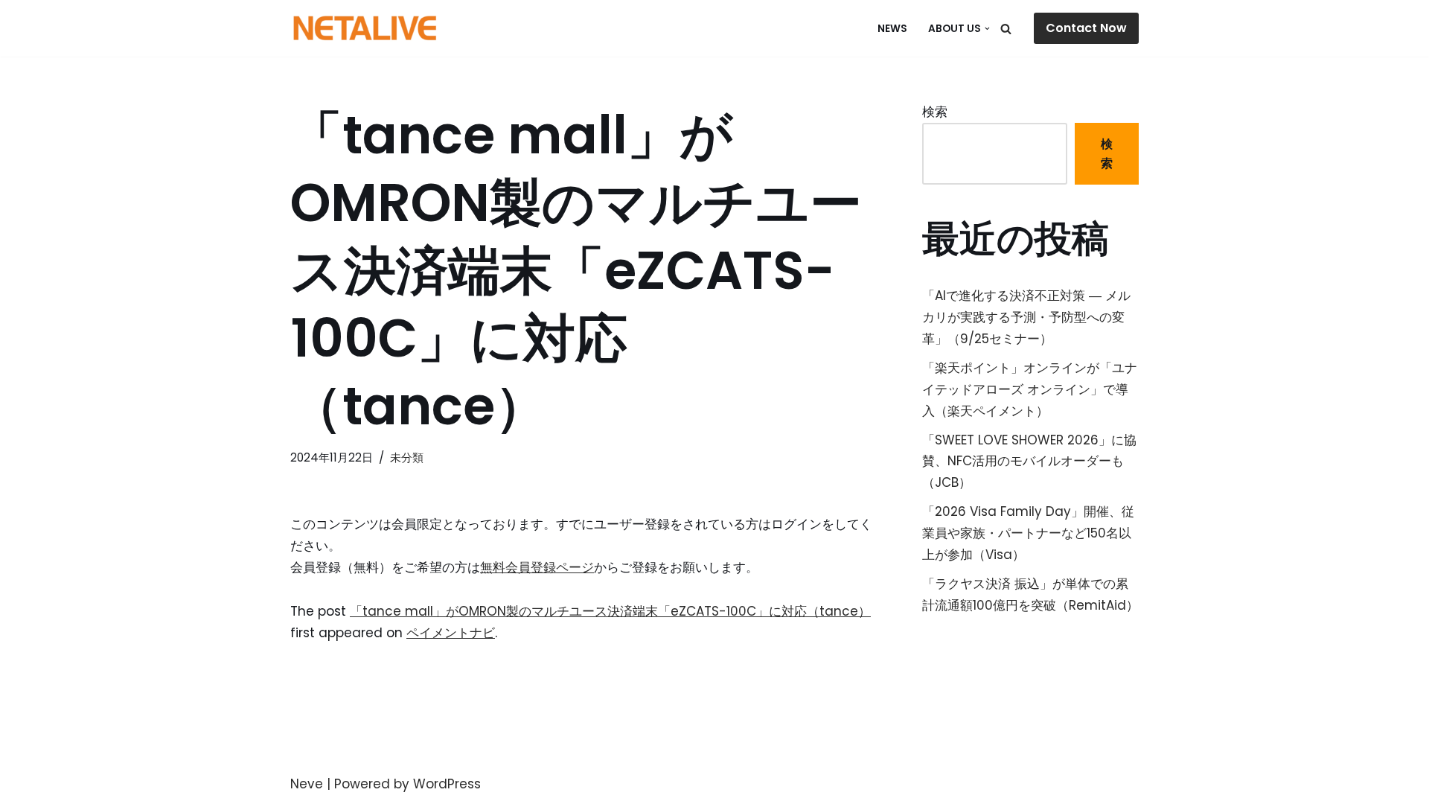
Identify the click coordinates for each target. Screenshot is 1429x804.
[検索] (1005, 28)
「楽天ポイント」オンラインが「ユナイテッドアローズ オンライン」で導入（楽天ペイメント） (1029, 389)
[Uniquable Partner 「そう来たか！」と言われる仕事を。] (364, 28)
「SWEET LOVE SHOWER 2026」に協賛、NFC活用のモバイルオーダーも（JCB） (1029, 461)
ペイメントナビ (450, 633)
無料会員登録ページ (537, 567)
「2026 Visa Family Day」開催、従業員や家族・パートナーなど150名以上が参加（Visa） (1028, 533)
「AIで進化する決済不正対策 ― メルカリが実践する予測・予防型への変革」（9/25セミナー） (1026, 317)
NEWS (892, 29)
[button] (987, 28)
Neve (306, 784)
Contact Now (1086, 27)
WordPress (447, 784)
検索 (934, 112)
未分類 (406, 457)
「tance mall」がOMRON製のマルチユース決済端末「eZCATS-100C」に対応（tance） (610, 611)
